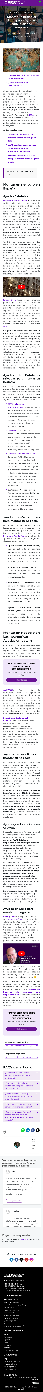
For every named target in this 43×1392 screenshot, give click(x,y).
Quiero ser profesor (10, 1321)
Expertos (7, 1340)
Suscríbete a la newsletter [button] (13, 1326)
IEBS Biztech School (11, 1299)
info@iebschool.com (14, 1281)
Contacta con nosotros (12, 1361)
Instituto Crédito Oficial (15, 201)
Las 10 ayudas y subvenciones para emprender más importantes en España (22, 148)
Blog (5, 1323)
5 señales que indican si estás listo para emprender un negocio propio (23, 158)
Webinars (7, 1348)
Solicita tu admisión (10, 1364)
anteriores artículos (14, 919)
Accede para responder (14, 1201)
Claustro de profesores (11, 1302)
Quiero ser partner (10, 1369)
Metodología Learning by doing (15, 1305)
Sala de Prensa (9, 1307)
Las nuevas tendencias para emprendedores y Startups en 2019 (22, 137)
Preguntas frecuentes (11, 1310)
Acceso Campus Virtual (12, 1315)
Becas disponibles (10, 1367)
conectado (24, 1239)
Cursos (6, 1342)
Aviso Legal (12, 1377)
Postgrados (8, 1337)
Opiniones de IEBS (10, 1313)
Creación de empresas (21, 12)
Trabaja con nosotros (11, 1318)
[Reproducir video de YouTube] (21, 287)
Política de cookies (24, 1377)
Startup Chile (9, 917)
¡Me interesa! (22, 680)
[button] (21, 1075)
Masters (6, 1334)
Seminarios (7, 1345)
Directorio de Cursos (11, 1350)
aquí (5, 326)
